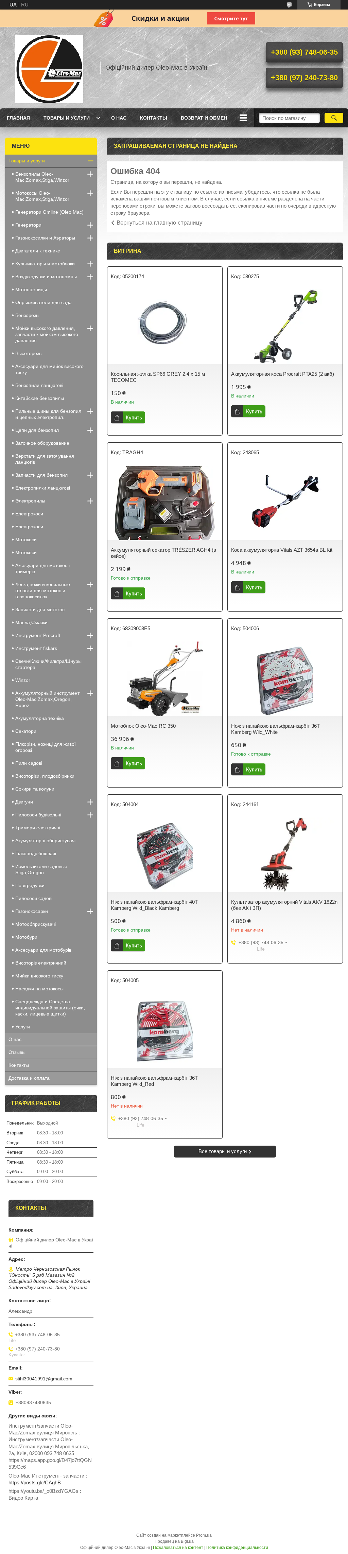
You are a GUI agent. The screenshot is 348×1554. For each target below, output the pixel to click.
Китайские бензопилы (39, 398)
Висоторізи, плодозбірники (44, 776)
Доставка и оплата (29, 1078)
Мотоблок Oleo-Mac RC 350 (143, 726)
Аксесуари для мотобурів (43, 950)
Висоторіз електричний (40, 963)
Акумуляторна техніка (39, 718)
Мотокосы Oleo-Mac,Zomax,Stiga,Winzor (42, 196)
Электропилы (30, 501)
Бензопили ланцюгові (39, 385)
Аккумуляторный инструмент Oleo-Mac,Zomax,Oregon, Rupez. (47, 699)
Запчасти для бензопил (41, 475)
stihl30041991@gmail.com (43, 1378)
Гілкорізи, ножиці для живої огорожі (45, 747)
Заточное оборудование (42, 443)
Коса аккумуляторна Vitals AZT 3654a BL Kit (281, 550)
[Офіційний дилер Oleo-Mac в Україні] (49, 67)
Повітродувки (30, 885)
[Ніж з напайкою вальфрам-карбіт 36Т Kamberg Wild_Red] (165, 1030)
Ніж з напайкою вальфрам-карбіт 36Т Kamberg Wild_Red (154, 1081)
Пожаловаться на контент (178, 1547)
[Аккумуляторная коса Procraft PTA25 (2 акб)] (285, 326)
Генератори (28, 225)
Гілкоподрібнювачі (35, 853)
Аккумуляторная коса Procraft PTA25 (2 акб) (282, 374)
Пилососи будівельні (38, 814)
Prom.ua (204, 1535)
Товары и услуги (67, 118)
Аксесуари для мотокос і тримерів (42, 568)
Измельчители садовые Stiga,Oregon (41, 869)
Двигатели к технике (37, 250)
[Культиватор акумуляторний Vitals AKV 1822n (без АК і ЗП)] (285, 854)
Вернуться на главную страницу (160, 222)
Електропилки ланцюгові (42, 488)
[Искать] (334, 118)
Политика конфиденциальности (237, 1547)
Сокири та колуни (34, 789)
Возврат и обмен (204, 118)
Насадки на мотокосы (39, 988)
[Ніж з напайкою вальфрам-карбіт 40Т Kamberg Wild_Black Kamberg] (165, 854)
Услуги (22, 1026)
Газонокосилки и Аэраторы (45, 238)
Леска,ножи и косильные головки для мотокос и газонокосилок (42, 590)
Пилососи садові (33, 898)
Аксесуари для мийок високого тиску (49, 369)
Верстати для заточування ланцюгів (44, 459)
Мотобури (26, 937)
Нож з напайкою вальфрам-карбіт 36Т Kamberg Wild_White (275, 729)
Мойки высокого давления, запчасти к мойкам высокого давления (46, 334)
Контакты (153, 118)
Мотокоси (26, 539)
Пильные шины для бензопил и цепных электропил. (48, 414)
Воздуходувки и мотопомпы (46, 276)
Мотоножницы (31, 289)
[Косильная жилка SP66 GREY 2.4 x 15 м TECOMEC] (165, 326)
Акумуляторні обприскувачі (45, 840)
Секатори (25, 731)
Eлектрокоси (29, 513)
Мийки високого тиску (39, 975)
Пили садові (28, 763)
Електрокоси (29, 526)
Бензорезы (27, 315)
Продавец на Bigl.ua (174, 1541)
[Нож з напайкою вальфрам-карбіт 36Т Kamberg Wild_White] (285, 678)
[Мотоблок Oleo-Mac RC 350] (165, 678)
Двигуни (24, 802)
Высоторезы (28, 353)
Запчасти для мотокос (40, 609)
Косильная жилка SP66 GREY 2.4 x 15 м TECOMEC (158, 377)
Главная (18, 118)
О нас (118, 118)
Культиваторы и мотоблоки (45, 263)
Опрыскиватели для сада (43, 302)
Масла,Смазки (31, 622)
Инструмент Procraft (37, 635)
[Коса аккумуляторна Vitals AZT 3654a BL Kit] (285, 502)
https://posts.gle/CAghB (34, 1482)
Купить (134, 417)
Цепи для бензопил (37, 430)
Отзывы (16, 1052)
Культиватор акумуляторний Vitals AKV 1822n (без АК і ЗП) (284, 905)
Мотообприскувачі (35, 924)
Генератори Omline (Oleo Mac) (49, 212)
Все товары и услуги (222, 1151)
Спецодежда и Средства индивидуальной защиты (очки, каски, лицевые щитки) (50, 1008)
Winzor (22, 680)
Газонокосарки (31, 911)
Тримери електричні (37, 827)
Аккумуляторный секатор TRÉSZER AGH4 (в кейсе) (163, 553)
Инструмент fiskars (36, 648)
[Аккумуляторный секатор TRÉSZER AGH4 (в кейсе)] (165, 502)
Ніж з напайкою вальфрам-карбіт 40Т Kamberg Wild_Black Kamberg (154, 905)
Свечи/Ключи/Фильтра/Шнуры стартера (48, 664)
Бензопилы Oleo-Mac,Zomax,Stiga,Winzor (42, 177)
